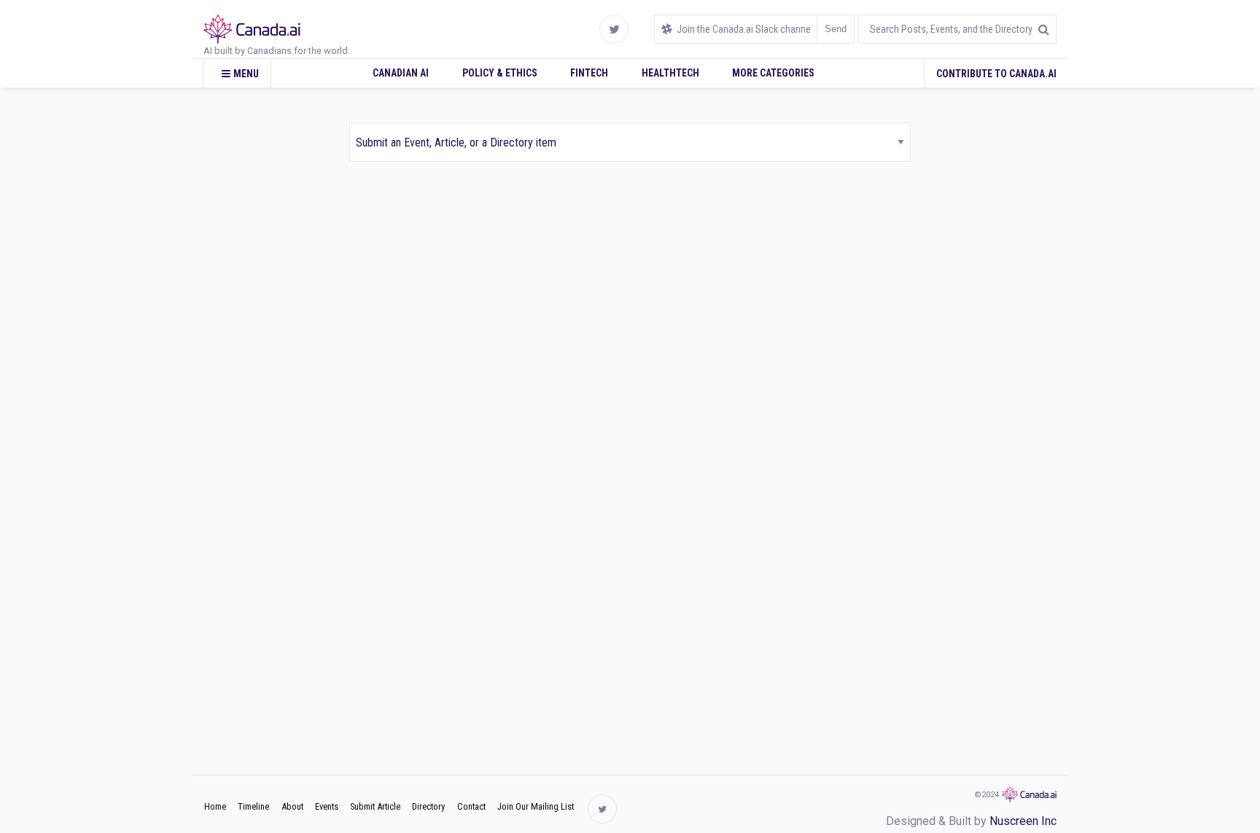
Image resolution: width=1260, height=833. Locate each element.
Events (326, 806)
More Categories (773, 73)
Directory (428, 806)
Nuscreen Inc (1023, 821)
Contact (471, 806)
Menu (246, 73)
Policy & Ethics (499, 73)
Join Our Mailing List (535, 806)
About (292, 806)
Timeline (253, 806)
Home (215, 806)
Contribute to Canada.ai (996, 73)
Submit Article (375, 806)
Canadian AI (401, 73)
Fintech (589, 73)
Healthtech (670, 73)
